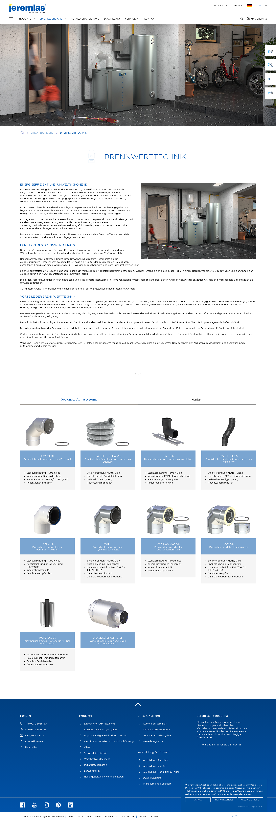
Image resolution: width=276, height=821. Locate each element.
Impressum (256, 806)
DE (260, 5)
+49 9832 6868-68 (35, 729)
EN (265, 5)
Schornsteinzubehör (95, 753)
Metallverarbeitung (85, 18)
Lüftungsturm (92, 770)
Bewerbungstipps (153, 741)
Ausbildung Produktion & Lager (161, 771)
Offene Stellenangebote (156, 729)
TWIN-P (107, 543)
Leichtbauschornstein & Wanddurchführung (109, 741)
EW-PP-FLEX (228, 456)
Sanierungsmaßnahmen (67, 307)
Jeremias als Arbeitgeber (157, 735)
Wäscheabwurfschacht (97, 759)
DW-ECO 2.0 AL (168, 543)
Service (130, 18)
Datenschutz (243, 806)
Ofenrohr (89, 747)
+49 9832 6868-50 (36, 723)
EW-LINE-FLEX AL (108, 456)
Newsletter (31, 747)
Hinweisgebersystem (106, 816)
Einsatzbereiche (51, 18)
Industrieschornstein (95, 764)
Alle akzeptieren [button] (250, 800)
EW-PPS (168, 456)
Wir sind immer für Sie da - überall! (221, 744)
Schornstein (58, 328)
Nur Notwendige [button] (224, 800)
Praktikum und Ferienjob (157, 783)
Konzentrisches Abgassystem (100, 729)
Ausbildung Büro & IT (155, 766)
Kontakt (150, 18)
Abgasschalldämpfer (107, 637)
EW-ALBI (47, 456)
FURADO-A (47, 637)
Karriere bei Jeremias (155, 723)
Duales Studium (152, 777)
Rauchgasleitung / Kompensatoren (104, 776)
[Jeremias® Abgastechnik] (27, 11)
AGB (70, 816)
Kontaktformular (34, 741)
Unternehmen (221, 5)
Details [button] (198, 800)
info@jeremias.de (34, 735)
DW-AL (229, 543)
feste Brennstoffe (70, 342)
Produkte (24, 18)
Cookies (155, 816)
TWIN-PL (47, 543)
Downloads (112, 18)
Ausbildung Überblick (155, 760)
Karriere (238, 5)
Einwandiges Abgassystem (99, 723)
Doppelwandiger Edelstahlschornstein (105, 735)
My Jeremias (259, 18)
